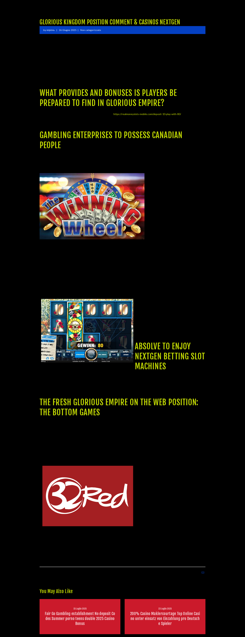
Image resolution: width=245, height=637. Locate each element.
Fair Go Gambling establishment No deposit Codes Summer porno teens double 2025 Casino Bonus (80, 618)
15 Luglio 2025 (80, 608)
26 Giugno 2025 (68, 30)
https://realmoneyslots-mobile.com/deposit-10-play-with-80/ (147, 114)
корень (51, 30)
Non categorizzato (90, 30)
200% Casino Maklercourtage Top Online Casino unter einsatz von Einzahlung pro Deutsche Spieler (165, 618)
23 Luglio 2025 (165, 608)
